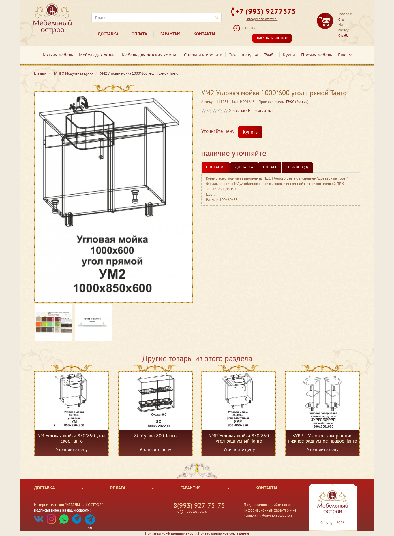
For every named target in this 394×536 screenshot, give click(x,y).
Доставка (108, 34)
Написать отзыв (260, 110)
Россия (301, 101)
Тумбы (270, 54)
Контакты (204, 34)
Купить (250, 132)
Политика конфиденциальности (171, 533)
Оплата (139, 34)
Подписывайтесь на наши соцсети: (62, 510)
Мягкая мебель (58, 54)
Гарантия (170, 34)
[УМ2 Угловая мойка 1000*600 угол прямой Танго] (113, 197)
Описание (215, 167)
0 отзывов (237, 110)
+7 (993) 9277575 (265, 11)
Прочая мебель (316, 54)
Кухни (289, 54)
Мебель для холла (97, 54)
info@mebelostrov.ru (261, 19)
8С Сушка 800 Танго (155, 436)
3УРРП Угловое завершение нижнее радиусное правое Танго (322, 438)
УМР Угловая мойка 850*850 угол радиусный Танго (239, 438)
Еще (343, 54)
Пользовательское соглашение (223, 533)
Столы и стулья (243, 54)
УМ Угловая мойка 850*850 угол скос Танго (72, 438)
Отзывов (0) (297, 167)
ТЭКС (290, 101)
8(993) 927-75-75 (199, 505)
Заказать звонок (272, 38)
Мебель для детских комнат (150, 54)
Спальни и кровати (203, 54)
